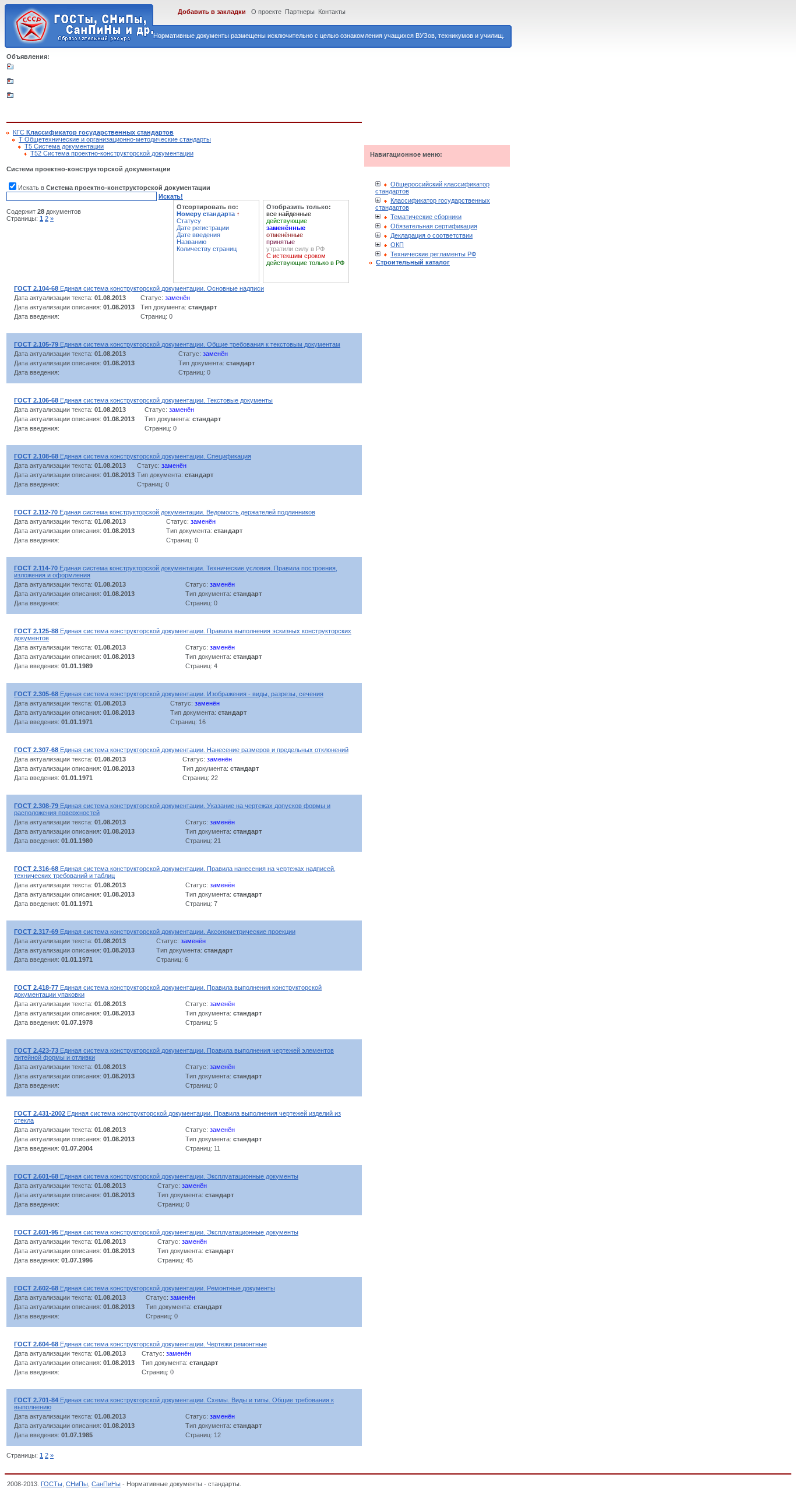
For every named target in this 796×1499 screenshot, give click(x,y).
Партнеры (300, 11)
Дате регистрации (203, 227)
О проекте (266, 11)
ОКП (397, 244)
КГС (93, 132)
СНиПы (77, 1483)
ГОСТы (51, 1483)
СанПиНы (106, 1483)
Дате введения (198, 234)
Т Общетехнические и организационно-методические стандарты (115, 139)
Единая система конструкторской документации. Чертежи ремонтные (140, 1344)
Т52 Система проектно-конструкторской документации (111, 153)
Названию (191, 241)
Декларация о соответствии (431, 235)
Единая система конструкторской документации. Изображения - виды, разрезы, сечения (168, 693)
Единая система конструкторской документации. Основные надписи (139, 288)
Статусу (189, 220)
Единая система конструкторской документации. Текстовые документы (143, 400)
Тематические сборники (426, 216)
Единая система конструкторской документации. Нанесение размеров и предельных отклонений (181, 749)
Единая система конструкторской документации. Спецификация (132, 456)
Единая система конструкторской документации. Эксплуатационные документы (156, 1176)
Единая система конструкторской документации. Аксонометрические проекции (154, 931)
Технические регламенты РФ (433, 254)
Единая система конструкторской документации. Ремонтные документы (144, 1288)
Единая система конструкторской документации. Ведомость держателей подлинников (164, 512)
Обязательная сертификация (433, 226)
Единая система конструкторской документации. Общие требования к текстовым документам (177, 344)
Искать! (171, 196)
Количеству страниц (207, 248)
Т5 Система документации (64, 146)
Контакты (332, 11)
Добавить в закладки (212, 11)
